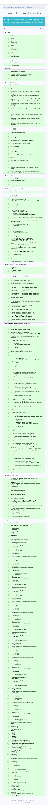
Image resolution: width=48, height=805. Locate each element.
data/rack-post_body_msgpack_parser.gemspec (15, 276)
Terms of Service (21, 800)
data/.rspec (7, 61)
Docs (33, 800)
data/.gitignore (8, 32)
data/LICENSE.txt (8, 82)
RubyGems (6, 7)
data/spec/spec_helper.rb (10, 475)
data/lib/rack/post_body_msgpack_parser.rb (14, 195)
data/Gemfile (7, 68)
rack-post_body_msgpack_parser (17, 7)
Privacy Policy (28, 800)
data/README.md (9, 129)
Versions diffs (29, 7)
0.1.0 (34, 7)
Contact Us (14, 800)
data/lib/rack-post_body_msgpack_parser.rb (14, 188)
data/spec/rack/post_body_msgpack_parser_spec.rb (16, 323)
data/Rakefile (7, 175)
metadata (7, 520)
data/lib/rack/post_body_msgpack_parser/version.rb (15, 264)
